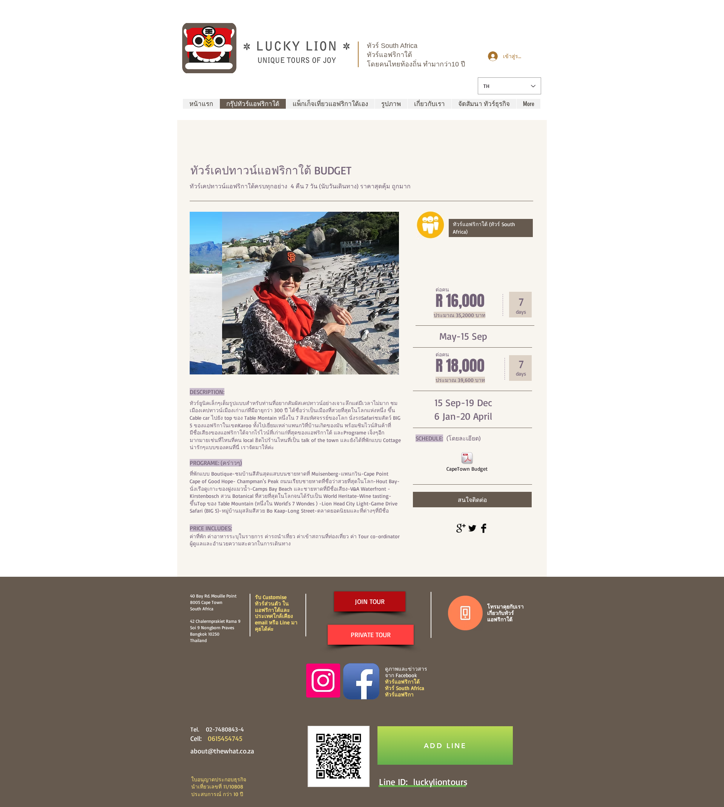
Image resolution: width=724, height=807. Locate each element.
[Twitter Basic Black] (472, 528)
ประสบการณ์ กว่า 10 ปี (217, 794)
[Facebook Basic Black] (483, 528)
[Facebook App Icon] (361, 681)
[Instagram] (323, 681)
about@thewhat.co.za (222, 751)
